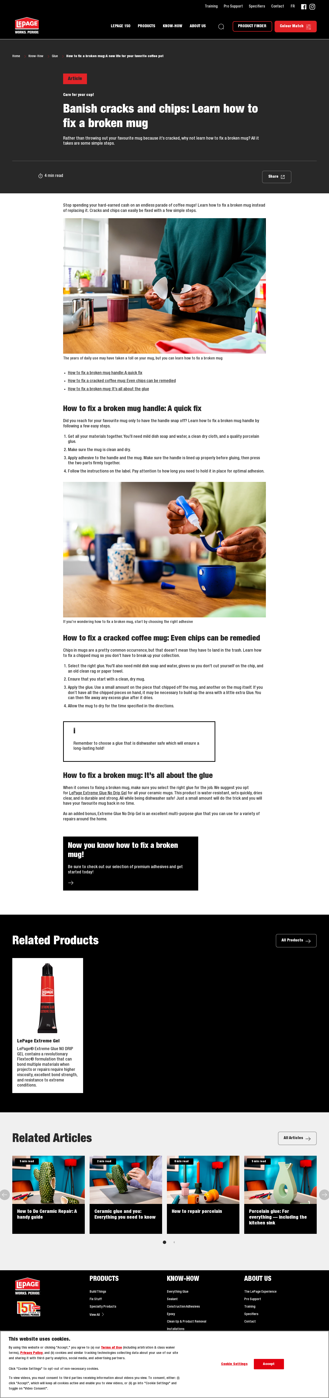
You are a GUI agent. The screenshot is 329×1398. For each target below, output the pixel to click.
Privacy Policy (31, 1353)
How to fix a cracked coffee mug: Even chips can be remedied (122, 381)
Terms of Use (111, 1347)
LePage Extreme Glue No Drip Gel (98, 793)
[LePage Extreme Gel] (47, 1025)
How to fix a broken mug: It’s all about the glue (108, 389)
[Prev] (5, 1195)
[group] (164, 1203)
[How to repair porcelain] (203, 1195)
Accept (269, 1364)
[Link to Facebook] (303, 6)
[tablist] (164, 1242)
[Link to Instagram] (312, 6)
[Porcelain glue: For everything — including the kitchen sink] (280, 1195)
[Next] (324, 1195)
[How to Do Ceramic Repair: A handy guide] (48, 1195)
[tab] (164, 1242)
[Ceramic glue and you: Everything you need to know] (126, 1195)
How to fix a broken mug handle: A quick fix (105, 373)
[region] (164, 1364)
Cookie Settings (234, 1364)
